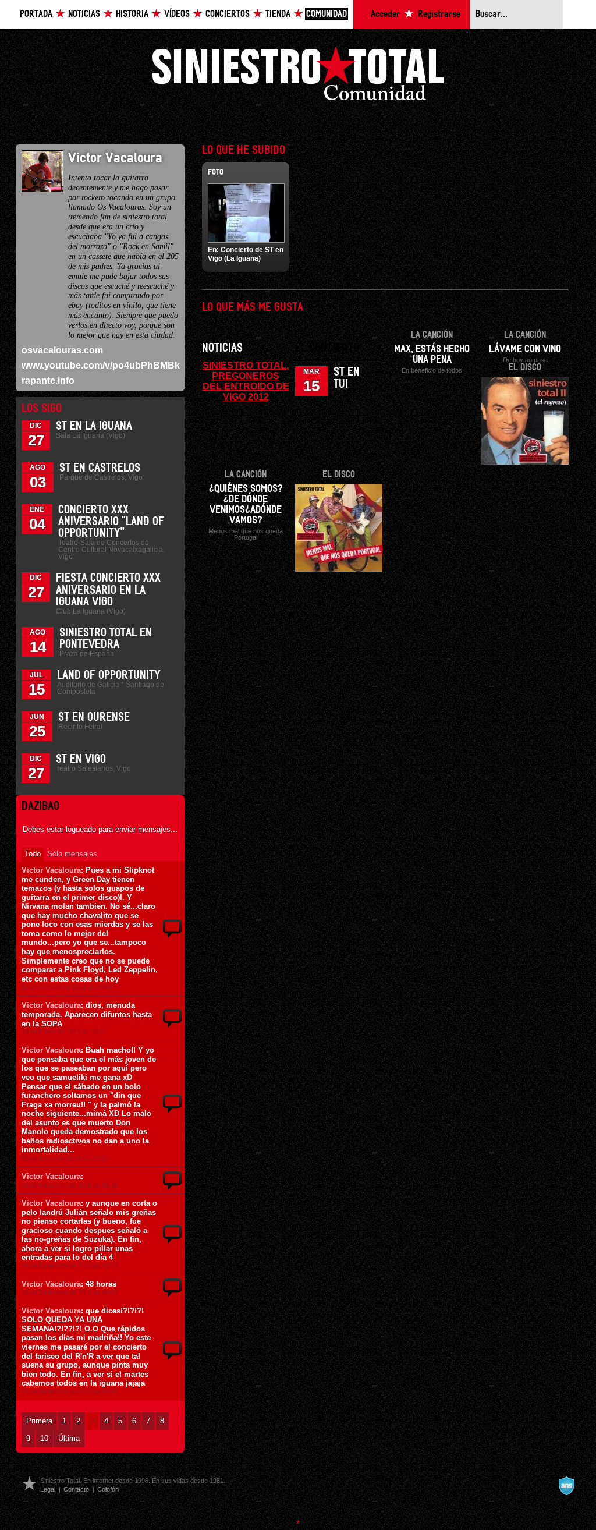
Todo (32, 853)
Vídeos (177, 14)
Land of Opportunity (109, 675)
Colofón (108, 1489)
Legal (47, 1489)
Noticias (84, 14)
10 (44, 1438)
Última (69, 1438)
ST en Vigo (81, 759)
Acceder (385, 14)
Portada (36, 14)
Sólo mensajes (72, 853)
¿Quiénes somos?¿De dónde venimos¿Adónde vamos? (246, 504)
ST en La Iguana (94, 426)
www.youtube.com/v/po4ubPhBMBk (101, 365)
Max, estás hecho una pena (432, 354)
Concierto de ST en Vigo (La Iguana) (245, 254)
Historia (132, 14)
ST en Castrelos (99, 468)
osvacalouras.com (62, 350)
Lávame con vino (525, 349)
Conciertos (227, 14)
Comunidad (326, 14)
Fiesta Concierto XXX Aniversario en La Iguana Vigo (108, 590)
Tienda (277, 14)
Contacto (76, 1489)
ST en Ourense (94, 717)
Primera (39, 1420)
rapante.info (48, 380)
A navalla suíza (566, 1485)
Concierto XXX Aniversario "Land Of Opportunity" (111, 522)
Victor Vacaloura (51, 870)
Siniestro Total (298, 77)
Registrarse (439, 14)
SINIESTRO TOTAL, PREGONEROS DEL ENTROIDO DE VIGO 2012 (246, 381)
